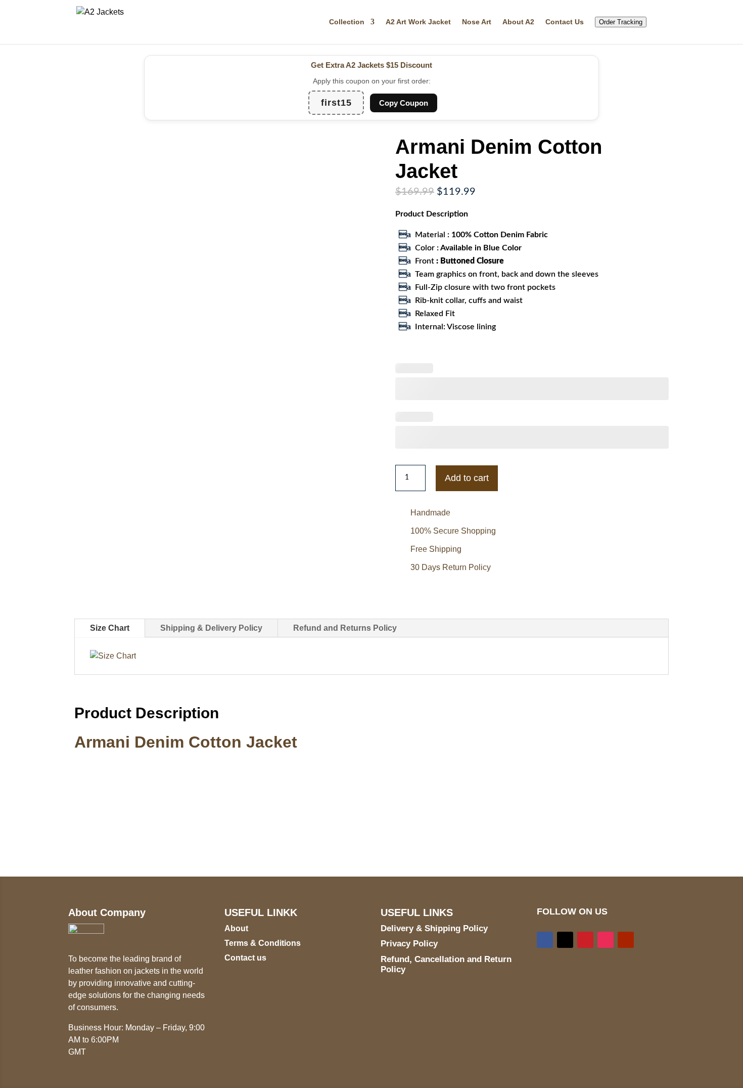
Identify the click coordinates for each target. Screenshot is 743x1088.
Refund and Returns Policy (345, 628)
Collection (346, 22)
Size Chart (109, 628)
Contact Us (564, 22)
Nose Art (476, 22)
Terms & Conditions (262, 943)
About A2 (518, 22)
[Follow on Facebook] (545, 940)
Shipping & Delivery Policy (211, 628)
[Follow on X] (565, 940)
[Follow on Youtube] (626, 940)
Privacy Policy (409, 943)
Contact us (245, 957)
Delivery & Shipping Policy (434, 928)
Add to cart (467, 478)
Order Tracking (620, 22)
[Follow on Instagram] (605, 940)
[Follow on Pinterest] (585, 940)
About (236, 928)
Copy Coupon (403, 103)
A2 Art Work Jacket (418, 22)
